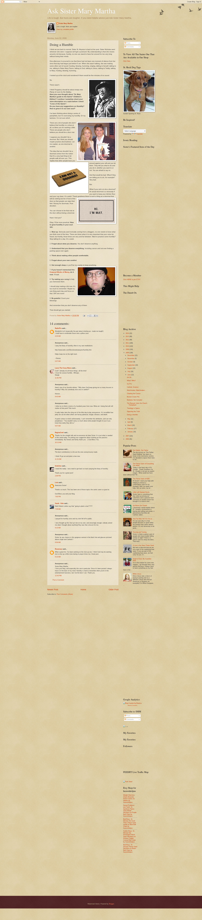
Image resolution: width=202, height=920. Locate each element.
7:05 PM (58, 496)
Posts (128, 43)
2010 (127, 346)
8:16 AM (58, 557)
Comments (130, 47)
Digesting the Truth (133, 411)
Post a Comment (58, 580)
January (130, 432)
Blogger (111, 904)
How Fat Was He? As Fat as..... (143, 519)
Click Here (126, 61)
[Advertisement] (140, 605)
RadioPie (58, 328)
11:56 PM (58, 378)
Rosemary (59, 549)
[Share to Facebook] (95, 316)
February (130, 428)
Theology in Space (133, 408)
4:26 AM (58, 336)
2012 (127, 340)
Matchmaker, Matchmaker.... (136, 390)
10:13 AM (58, 442)
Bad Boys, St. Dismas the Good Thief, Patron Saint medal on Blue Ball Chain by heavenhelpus (129, 823)
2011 (127, 343)
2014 (127, 333)
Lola (56, 482)
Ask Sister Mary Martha (81, 10)
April (129, 422)
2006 (127, 439)
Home (83, 589)
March (129, 425)
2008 (127, 353)
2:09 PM (58, 476)
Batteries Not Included (134, 400)
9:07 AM (58, 426)
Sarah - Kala (59, 503)
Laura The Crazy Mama (63, 368)
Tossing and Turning (139, 532)
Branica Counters (132, 705)
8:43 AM (58, 396)
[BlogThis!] (90, 316)
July (129, 371)
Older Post (114, 589)
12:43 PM (58, 575)
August (130, 368)
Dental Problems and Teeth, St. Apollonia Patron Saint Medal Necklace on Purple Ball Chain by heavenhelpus (129, 810)
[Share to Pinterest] (97, 316)
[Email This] (88, 316)
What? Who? (131, 380)
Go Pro (129, 384)
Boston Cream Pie (133, 397)
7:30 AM (58, 509)
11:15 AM (58, 459)
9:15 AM (58, 528)
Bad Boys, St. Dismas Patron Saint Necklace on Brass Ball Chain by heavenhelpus (130, 848)
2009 (127, 349)
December (131, 355)
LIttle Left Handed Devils (141, 492)
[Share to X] (92, 316)
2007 (127, 436)
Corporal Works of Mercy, (60, 272)
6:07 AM (58, 361)
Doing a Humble (132, 415)
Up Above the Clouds (140, 505)
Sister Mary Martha (65, 23)
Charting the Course (133, 393)
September (131, 365)
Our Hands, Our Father (140, 450)
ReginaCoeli (59, 432)
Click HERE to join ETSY (131, 279)
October (130, 362)
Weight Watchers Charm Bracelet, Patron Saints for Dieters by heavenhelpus (129, 798)
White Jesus (137, 574)
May (129, 419)
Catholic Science (132, 387)
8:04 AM (58, 542)
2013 (127, 336)
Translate (139, 134)
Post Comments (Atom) (65, 594)
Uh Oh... (130, 377)
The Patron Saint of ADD (141, 479)
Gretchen (58, 466)
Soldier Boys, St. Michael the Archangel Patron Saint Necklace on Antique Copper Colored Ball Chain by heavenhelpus (129, 836)
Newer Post (52, 589)
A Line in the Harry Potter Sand (143, 545)
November (131, 358)
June (129, 375)
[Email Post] (84, 315)
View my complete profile (65, 29)
